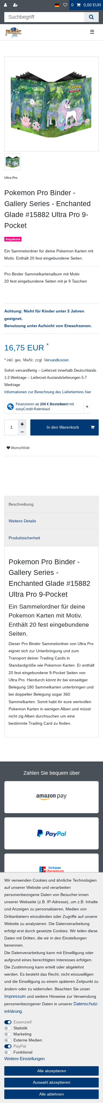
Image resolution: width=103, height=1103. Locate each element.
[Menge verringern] (22, 431)
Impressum (15, 996)
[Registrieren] (16, 5)
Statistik (20, 1028)
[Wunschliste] (65, 5)
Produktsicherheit (24, 538)
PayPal (19, 1046)
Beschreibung (21, 504)
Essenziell (22, 1022)
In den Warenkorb (63, 427)
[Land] (57, 5)
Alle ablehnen (51, 1094)
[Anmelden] (6, 5)
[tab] (51, 504)
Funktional (22, 1052)
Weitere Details (22, 521)
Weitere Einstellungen (24, 1058)
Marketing (22, 1034)
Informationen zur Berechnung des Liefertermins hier (47, 392)
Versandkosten (56, 360)
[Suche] (91, 17)
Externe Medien (27, 1040)
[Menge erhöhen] (22, 423)
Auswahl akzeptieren (51, 1082)
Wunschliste (20, 448)
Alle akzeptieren (51, 1071)
